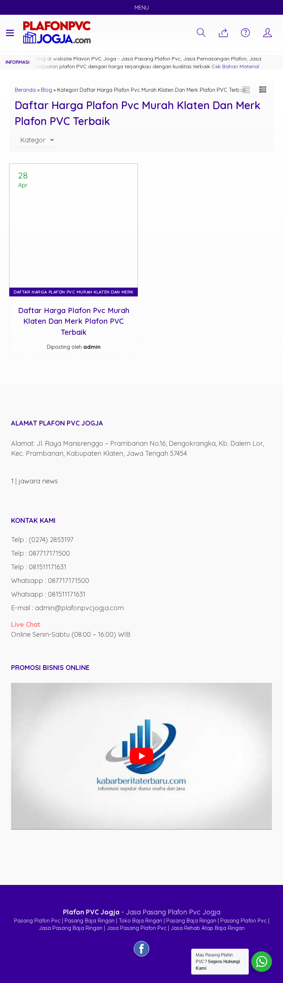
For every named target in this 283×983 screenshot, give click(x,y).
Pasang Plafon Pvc (37, 920)
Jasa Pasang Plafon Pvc (136, 928)
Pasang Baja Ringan (89, 920)
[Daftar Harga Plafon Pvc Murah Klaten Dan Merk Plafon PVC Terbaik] (73, 227)
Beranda (25, 90)
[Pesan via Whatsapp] (223, 33)
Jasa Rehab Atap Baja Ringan (208, 928)
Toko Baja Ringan (140, 920)
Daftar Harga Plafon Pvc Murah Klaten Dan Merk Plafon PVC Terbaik (73, 321)
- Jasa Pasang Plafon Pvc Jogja (141, 912)
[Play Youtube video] (141, 756)
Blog (46, 90)
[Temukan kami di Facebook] (141, 956)
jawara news (38, 481)
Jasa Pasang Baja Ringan (70, 928)
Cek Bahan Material (235, 66)
